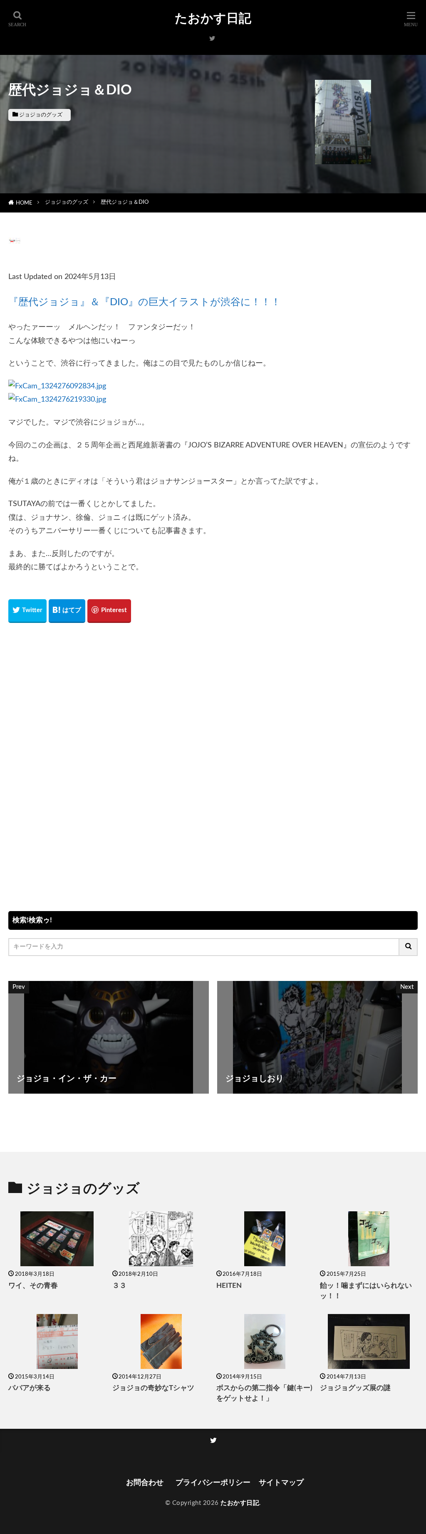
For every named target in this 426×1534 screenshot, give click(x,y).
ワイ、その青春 (33, 1285)
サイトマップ (281, 1482)
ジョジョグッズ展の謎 (355, 1388)
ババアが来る (29, 1388)
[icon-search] (408, 947)
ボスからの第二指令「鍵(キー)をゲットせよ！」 (264, 1393)
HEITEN (229, 1285)
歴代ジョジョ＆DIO (125, 202)
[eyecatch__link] (57, 1238)
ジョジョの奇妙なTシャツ (153, 1388)
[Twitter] (27, 611)
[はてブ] (67, 611)
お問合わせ (146, 1482)
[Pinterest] (109, 611)
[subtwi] (212, 38)
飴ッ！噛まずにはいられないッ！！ (366, 1290)
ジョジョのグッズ (40, 115)
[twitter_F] (213, 1440)
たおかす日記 (213, 18)
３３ (119, 1285)
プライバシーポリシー (213, 1482)
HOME (24, 203)
